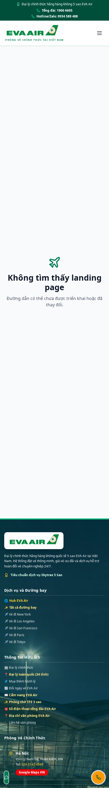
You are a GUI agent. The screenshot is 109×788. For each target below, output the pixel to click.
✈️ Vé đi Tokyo (14, 642)
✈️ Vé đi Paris (14, 635)
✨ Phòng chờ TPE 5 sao (22, 702)
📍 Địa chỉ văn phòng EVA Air (27, 715)
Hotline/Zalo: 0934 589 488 (57, 16)
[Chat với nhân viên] (6, 777)
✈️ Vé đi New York (17, 614)
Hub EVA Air (16, 601)
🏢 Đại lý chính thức (18, 667)
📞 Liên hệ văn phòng (20, 722)
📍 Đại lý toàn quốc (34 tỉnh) (26, 674)
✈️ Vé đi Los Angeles (19, 621)
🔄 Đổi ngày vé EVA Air (21, 688)
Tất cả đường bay (20, 607)
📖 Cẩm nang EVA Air (20, 695)
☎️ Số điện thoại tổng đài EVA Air (30, 709)
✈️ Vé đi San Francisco (20, 628)
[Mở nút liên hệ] (98, 777)
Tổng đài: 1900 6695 (57, 10)
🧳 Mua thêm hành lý (19, 681)
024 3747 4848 (32, 764)
